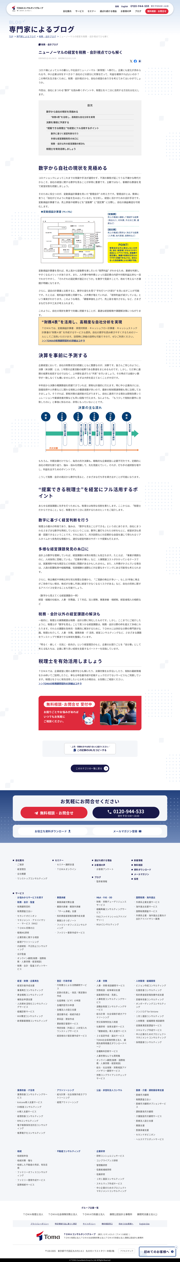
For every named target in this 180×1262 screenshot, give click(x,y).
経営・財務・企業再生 (28, 980)
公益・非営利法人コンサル (109, 1090)
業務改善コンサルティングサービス (32, 1096)
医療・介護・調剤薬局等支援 (150, 1090)
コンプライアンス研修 (107, 1160)
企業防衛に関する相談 (28, 937)
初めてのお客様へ (126, 1223)
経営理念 (21, 869)
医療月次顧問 (142, 1094)
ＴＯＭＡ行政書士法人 (93, 1214)
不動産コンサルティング (69, 1151)
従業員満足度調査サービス (149, 1025)
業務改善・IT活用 (25, 1090)
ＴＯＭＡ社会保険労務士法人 (62, 1214)
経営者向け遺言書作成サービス (72, 1035)
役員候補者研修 (104, 1169)
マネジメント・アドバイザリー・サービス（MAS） (31, 922)
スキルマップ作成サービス (149, 1030)
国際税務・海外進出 (145, 897)
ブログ (97, 877)
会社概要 (21, 873)
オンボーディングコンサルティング (151, 1005)
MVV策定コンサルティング (30, 1016)
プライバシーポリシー (40, 1223)
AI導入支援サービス (26, 1111)
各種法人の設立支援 (66, 1009)
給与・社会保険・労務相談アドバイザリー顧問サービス (111, 1069)
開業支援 (140, 1125)
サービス (19, 893)
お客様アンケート (105, 869)
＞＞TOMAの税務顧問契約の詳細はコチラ (63, 340)
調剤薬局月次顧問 (144, 1111)
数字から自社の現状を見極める (62, 111)
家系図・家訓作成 (65, 1018)
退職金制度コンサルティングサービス (111, 1008)
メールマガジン (141, 874)
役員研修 (100, 1174)
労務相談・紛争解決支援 (108, 990)
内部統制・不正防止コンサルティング (32, 948)
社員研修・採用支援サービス (110, 1026)
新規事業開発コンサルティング (32, 1020)
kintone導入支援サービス (29, 1102)
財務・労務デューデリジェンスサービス (111, 903)
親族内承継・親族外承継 (69, 906)
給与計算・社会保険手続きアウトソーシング (111, 1015)
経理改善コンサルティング (30, 1116)
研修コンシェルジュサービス (110, 1155)
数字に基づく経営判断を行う (65, 133)
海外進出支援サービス (147, 906)
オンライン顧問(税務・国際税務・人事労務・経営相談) (31, 960)
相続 (19, 1151)
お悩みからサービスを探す (30, 897)
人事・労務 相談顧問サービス (110, 985)
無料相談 (138, 865)
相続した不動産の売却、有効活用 (32, 1166)
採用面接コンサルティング (149, 1042)
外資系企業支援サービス (148, 902)
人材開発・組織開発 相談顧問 (150, 1020)
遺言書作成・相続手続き (69, 1014)
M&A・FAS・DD (104, 897)
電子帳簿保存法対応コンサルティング (32, 1126)
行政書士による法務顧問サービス (72, 986)
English (124, 6)
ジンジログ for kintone (147, 1011)
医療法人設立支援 (144, 1120)
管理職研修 (101, 1165)
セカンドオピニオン (27, 915)
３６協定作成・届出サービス (110, 1035)
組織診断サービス (25, 1011)
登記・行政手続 (64, 980)
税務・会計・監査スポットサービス (32, 967)
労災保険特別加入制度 (107, 1021)
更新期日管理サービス (67, 1023)
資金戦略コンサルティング (30, 994)
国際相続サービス (25, 1184)
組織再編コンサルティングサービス (111, 911)
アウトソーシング (65, 1090)
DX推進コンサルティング (29, 1106)
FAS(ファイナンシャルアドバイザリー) (111, 918)
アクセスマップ (126, 1250)
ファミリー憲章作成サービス (71, 932)
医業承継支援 (142, 1130)
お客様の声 (99, 865)
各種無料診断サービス (107, 1051)
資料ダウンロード (142, 869)
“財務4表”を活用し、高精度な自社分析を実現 (73, 116)
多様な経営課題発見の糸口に (65, 138)
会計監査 (21, 953)
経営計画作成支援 (25, 985)
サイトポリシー (89, 1223)
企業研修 (100, 1151)
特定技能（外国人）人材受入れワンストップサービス (72, 1029)
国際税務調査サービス (147, 911)
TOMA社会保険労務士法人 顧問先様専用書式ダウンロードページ (111, 1043)
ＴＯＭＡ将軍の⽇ (25, 927)
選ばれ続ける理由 (103, 860)
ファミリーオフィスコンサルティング (72, 926)
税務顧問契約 (23, 906)
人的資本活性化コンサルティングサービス (32, 1005)
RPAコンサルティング (27, 1120)
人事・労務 (101, 980)
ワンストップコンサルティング (32, 878)
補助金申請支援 (24, 999)
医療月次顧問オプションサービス (151, 1105)
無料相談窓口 (107, 1223)
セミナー (59, 860)
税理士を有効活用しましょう (61, 149)
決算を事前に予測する (57, 122)
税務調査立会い (24, 911)
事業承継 (61, 897)
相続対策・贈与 (24, 1160)
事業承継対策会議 (65, 902)
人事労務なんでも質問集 (108, 1055)
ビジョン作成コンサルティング (151, 985)
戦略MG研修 (23, 932)
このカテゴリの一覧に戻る (89, 768)
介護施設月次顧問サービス (149, 1116)
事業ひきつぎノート (66, 920)
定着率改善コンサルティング (150, 999)
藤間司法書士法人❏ (147, 1214)
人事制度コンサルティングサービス (111, 1000)
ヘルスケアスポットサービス (150, 1139)
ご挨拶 (20, 864)
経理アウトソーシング (28, 941)
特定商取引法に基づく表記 (66, 1223)
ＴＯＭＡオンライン (66, 869)
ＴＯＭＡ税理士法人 (33, 1214)
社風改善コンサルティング (149, 990)
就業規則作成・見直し (107, 994)
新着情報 (138, 860)
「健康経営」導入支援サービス (111, 1030)
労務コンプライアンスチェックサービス (111, 1076)
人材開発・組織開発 (145, 980)
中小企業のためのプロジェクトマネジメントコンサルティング (151, 1036)
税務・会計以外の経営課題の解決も (68, 143)
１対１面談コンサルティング (150, 1016)
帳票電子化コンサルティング (31, 1132)
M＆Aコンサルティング (107, 924)
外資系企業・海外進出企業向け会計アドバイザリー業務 (151, 917)
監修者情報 (101, 881)
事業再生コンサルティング (30, 990)
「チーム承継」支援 (66, 911)
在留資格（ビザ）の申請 (69, 1000)
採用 (117, 6)
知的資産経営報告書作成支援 (71, 915)
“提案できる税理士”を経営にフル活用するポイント (72, 128)
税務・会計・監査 (25, 902)
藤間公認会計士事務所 (121, 1214)
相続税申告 (22, 1155)
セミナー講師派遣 (65, 864)
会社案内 (19, 860)
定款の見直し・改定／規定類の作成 (72, 994)
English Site (144, 1223)
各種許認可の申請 (65, 1005)
